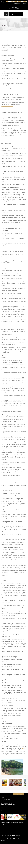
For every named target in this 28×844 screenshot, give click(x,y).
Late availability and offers (12, 1)
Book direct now (23, 1)
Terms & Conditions (5, 838)
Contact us (4, 717)
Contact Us (3, 840)
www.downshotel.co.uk (7, 106)
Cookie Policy (19, 838)
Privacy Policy (13, 838)
